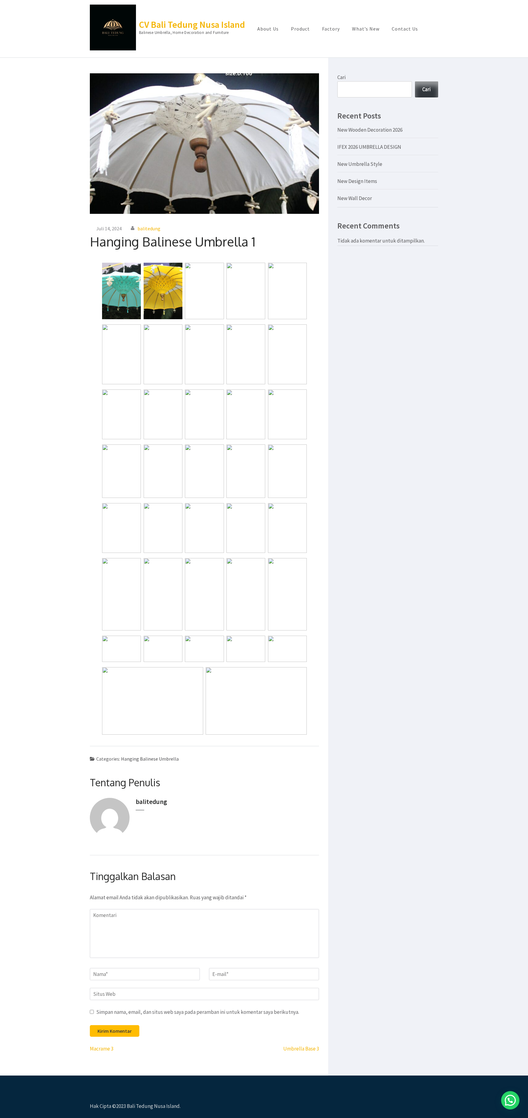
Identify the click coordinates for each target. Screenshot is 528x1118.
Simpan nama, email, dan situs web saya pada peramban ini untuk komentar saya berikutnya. (197, 1012)
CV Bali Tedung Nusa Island (192, 24)
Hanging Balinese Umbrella (150, 759)
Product (300, 29)
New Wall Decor (354, 198)
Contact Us (405, 29)
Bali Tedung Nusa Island (153, 1106)
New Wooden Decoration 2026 (369, 129)
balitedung (149, 228)
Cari (341, 77)
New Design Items (357, 181)
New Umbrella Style (359, 164)
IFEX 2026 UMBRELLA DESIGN (369, 147)
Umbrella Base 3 (301, 1048)
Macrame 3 (101, 1048)
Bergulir (487, 1105)
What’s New (366, 29)
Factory (331, 29)
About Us (268, 29)
